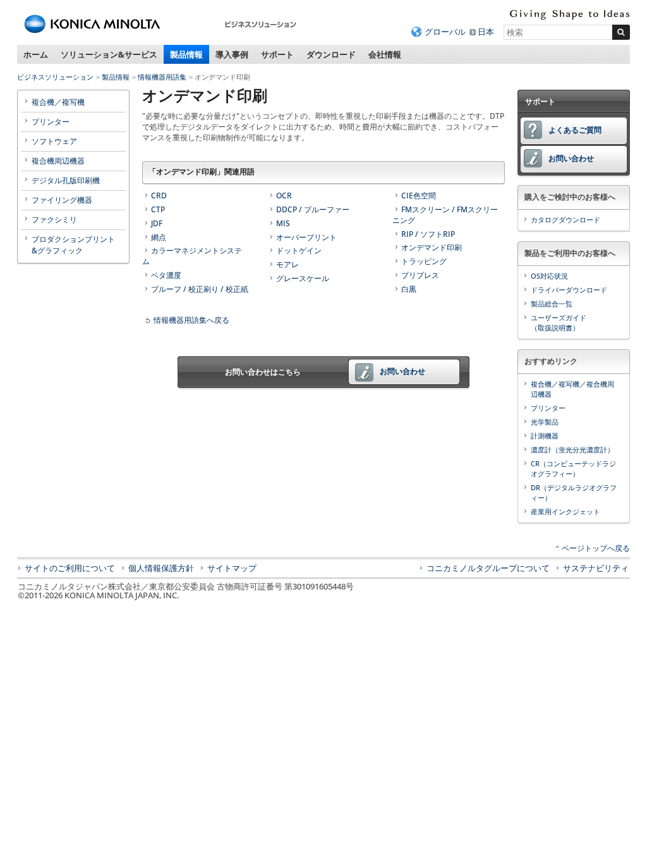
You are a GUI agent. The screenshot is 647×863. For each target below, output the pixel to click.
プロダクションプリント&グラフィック (73, 245)
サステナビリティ (596, 568)
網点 (158, 237)
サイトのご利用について (70, 568)
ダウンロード (331, 54)
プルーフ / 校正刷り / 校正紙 (199, 289)
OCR (284, 195)
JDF (156, 223)
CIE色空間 (418, 195)
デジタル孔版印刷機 (66, 180)
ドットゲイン (299, 250)
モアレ (287, 264)
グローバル (445, 31)
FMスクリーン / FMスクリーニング (445, 215)
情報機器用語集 (162, 76)
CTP (158, 209)
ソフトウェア (54, 141)
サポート (277, 54)
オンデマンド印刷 (431, 247)
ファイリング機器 (62, 200)
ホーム (35, 54)
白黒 (408, 289)
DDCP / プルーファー (312, 209)
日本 (486, 31)
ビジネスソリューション (55, 76)
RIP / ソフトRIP (428, 234)
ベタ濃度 (166, 275)
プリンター (51, 121)
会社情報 (384, 54)
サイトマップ (232, 568)
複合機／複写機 (58, 102)
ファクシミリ (54, 219)
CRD (159, 195)
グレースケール (302, 278)
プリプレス (420, 275)
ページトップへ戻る (596, 548)
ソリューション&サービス (109, 54)
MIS (283, 223)
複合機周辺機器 (58, 160)
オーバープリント (306, 237)
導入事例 (231, 54)
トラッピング (424, 261)
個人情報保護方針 (161, 568)
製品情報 (186, 54)
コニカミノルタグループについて (488, 568)
